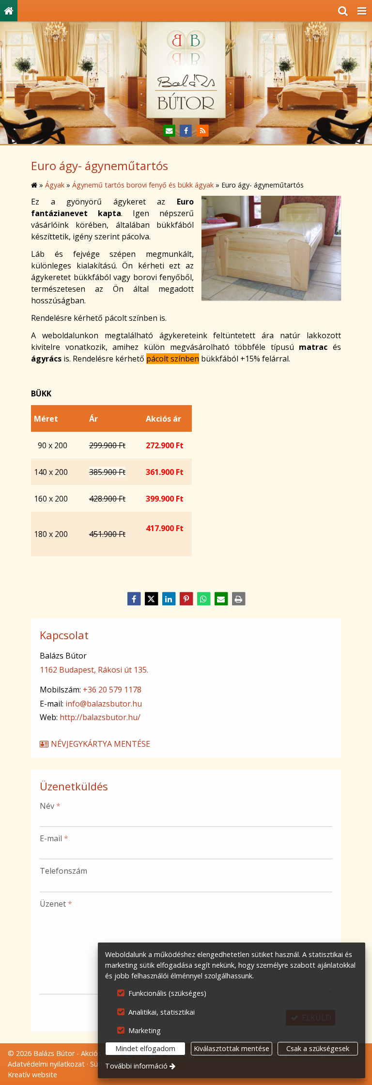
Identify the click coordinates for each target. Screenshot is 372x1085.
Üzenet (56, 903)
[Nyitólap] (8, 10)
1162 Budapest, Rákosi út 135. (94, 669)
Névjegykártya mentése (99, 744)
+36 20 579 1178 (112, 689)
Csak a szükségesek (317, 1048)
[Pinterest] (186, 599)
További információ (136, 1065)
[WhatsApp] (203, 599)
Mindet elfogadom (145, 1048)
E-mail (54, 838)
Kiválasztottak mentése (231, 1048)
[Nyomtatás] (238, 599)
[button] (362, 10)
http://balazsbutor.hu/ (100, 717)
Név (50, 806)
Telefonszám (63, 870)
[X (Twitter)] (151, 599)
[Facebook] (186, 131)
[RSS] (203, 131)
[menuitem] (8, 10)
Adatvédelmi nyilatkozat (46, 1064)
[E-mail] (169, 131)
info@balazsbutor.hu (103, 703)
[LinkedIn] (168, 599)
